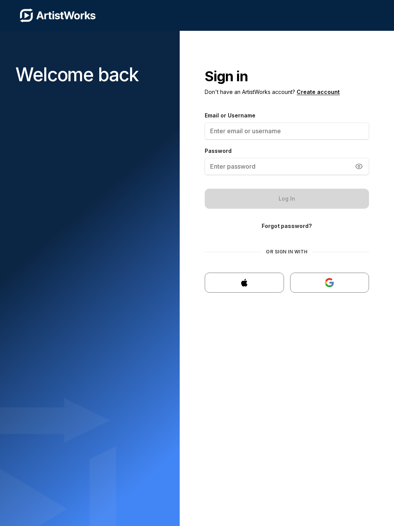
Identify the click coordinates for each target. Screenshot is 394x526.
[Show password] (359, 166)
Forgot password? (287, 226)
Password (218, 150)
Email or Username (230, 115)
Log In (287, 198)
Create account (318, 92)
